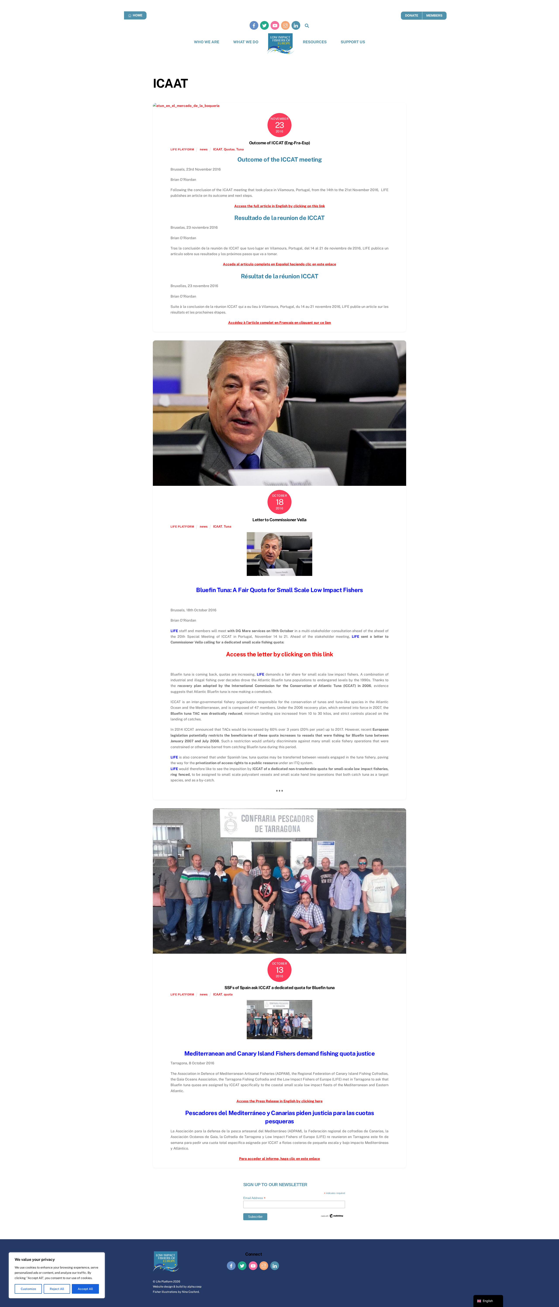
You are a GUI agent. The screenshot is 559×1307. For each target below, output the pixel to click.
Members (434, 15)
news (204, 149)
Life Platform (164, 1281)
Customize (28, 1289)
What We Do (245, 42)
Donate (411, 15)
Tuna (240, 149)
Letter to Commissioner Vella (279, 519)
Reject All (57, 1289)
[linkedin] (296, 25)
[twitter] (264, 25)
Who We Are (206, 42)
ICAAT (217, 149)
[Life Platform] (280, 43)
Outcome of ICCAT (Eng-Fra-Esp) (279, 142)
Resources (315, 42)
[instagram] (285, 25)
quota (228, 994)
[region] (57, 1275)
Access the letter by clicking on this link (279, 654)
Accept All (85, 1289)
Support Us (353, 42)
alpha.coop (194, 1286)
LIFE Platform (182, 149)
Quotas (229, 149)
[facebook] (254, 25)
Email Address (254, 1198)
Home (137, 15)
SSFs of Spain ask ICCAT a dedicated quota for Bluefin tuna (279, 987)
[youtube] (275, 25)
